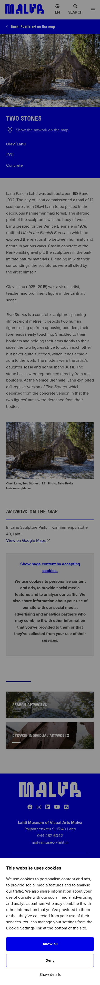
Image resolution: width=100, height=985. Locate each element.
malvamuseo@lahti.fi (50, 842)
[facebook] (30, 807)
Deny (50, 960)
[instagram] (39, 807)
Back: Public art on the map (32, 26)
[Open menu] (93, 10)
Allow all (50, 944)
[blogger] (66, 807)
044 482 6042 (50, 835)
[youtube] (57, 807)
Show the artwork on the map (42, 130)
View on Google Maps (26, 540)
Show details (50, 974)
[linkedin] (47, 807)
